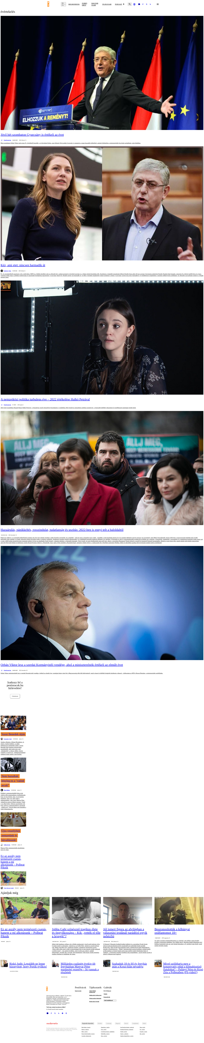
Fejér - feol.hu (103, 1029)
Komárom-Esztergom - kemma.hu (126, 1029)
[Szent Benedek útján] (13, 723)
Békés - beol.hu (84, 1031)
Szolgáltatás (135, 1023)
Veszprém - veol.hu (143, 1031)
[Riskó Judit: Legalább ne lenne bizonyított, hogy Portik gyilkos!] (4, 963)
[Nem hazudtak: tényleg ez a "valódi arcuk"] (13, 765)
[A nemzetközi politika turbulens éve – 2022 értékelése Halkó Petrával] (102, 338)
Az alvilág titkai (14, 971)
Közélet (100, 1023)
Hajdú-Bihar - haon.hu (105, 1033)
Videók (105, 994)
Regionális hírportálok (87, 1023)
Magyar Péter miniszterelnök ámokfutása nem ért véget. (12, 849)
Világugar (106, 4)
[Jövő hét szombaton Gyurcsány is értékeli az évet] (102, 73)
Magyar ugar (94, 4)
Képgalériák (107, 997)
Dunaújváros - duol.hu (105, 1027)
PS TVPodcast (107, 990)
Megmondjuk (74, 4)
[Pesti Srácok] (53, 4)
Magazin (118, 1023)
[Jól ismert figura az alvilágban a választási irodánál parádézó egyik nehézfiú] (127, 911)
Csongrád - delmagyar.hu (86, 1036)
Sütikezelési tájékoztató (95, 995)
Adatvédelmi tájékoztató (92, 991)
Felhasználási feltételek (95, 998)
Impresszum (78, 990)
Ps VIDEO (14, 404)
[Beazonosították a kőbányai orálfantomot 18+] (179, 911)
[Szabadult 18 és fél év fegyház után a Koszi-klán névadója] (106, 963)
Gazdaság (108, 1023)
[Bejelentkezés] (134, 4)
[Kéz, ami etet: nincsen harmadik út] (102, 203)
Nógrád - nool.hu (123, 1031)
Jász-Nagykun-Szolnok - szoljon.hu (127, 1027)
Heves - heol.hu (104, 1036)
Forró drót (84, 4)
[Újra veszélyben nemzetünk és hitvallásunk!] (13, 819)
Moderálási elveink (94, 1001)
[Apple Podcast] (66, 1013)
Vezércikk (14, 270)
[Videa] (139, 4)
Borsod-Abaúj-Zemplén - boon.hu (88, 1033)
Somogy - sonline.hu (124, 1033)
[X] (146, 4)
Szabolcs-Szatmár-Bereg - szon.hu (126, 1036)
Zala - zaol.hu (142, 1033)
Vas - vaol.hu (142, 1029)
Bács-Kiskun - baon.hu (86, 1027)
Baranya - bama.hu (85, 1029)
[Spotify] (62, 1013)
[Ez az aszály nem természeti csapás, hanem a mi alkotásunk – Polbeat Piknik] (13, 878)
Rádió (144, 1023)
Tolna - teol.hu (142, 1027)
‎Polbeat (17, 888)
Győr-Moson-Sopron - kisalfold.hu (107, 1031)
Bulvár (126, 1023)
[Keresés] (130, 4)
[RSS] (150, 4)
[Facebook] (143, 4)
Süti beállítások (108, 1000)
